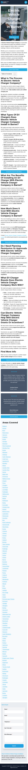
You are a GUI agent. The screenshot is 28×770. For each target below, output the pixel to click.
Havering (4, 647)
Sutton (4, 688)
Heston (4, 597)
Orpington (4, 697)
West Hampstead (6, 445)
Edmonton (4, 443)
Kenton (4, 450)
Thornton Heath (6, 667)
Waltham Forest (6, 478)
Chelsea (4, 533)
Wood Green (5, 432)
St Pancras (5, 476)
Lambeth (4, 590)
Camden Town (5, 467)
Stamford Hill (5, 461)
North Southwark (6, 522)
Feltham (4, 642)
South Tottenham (6, 456)
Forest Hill (4, 629)
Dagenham (5, 662)
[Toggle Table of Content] (14, 74)
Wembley (4, 463)
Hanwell (4, 535)
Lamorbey (4, 686)
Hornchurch (5, 675)
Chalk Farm (5, 459)
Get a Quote (13, 37)
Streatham (4, 623)
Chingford (4, 485)
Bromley (4, 542)
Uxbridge (4, 603)
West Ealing (5, 526)
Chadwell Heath (6, 627)
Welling (4, 673)
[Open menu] (25, 2)
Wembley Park (6, 448)
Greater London (6, 616)
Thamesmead (5, 649)
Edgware (4, 426)
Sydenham (5, 645)
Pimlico (4, 537)
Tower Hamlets (6, 544)
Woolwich (4, 632)
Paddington (5, 491)
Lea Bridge (5, 489)
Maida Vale (5, 474)
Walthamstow (5, 494)
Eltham (4, 664)
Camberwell (5, 568)
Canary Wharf (5, 566)
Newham (4, 577)
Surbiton (4, 669)
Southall (4, 553)
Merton (4, 640)
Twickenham (5, 618)
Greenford (4, 518)
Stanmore (4, 435)
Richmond (4, 601)
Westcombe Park (6, 614)
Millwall (4, 583)
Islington (4, 481)
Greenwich (5, 610)
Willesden (4, 452)
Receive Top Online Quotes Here (14, 360)
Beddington (5, 677)
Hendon (4, 428)
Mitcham (4, 651)
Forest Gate (5, 546)
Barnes (4, 559)
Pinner (4, 483)
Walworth (4, 551)
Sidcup (4, 684)
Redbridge (5, 548)
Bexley (4, 693)
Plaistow (4, 570)
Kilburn (4, 465)
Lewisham (4, 625)
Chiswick (4, 531)
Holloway (4, 454)
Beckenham (5, 671)
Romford (4, 660)
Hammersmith (5, 524)
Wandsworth (5, 579)
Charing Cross (5, 507)
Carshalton (5, 682)
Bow (3, 520)
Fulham (4, 555)
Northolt (4, 509)
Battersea (4, 564)
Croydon (4, 680)
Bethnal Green (5, 511)
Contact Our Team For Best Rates (14, 171)
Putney (4, 572)
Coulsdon (4, 695)
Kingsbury (4, 437)
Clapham (4, 575)
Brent (3, 430)
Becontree (4, 636)
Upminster (4, 691)
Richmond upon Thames (8, 599)
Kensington (5, 505)
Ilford (3, 586)
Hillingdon (4, 605)
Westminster (5, 516)
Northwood (5, 500)
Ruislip (4, 529)
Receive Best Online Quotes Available (14, 242)
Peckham (4, 581)
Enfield (4, 439)
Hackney (4, 496)
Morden (4, 653)
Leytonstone (5, 513)
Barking (4, 607)
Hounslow (4, 612)
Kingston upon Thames (8, 658)
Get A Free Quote (14, 416)
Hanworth (4, 656)
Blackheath (5, 621)
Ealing (4, 502)
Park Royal (5, 487)
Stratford (4, 540)
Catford (4, 638)
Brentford (4, 561)
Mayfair (4, 498)
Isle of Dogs (5, 592)
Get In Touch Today (14, 69)
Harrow (4, 472)
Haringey (4, 441)
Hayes (4, 594)
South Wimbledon (6, 634)
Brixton (4, 588)
